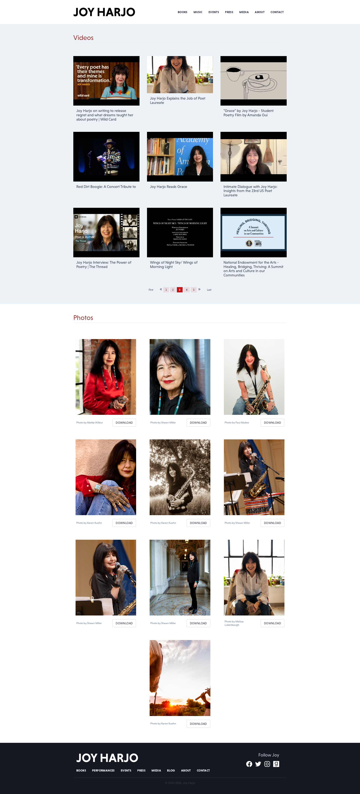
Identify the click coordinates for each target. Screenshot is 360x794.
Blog (171, 770)
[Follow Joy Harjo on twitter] (258, 764)
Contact (277, 12)
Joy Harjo (104, 12)
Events (213, 12)
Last (209, 289)
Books (183, 12)
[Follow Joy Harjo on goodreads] (276, 764)
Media (244, 12)
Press (229, 12)
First (151, 289)
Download (124, 422)
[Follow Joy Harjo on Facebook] (249, 764)
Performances (103, 770)
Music (198, 12)
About (260, 12)
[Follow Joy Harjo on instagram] (267, 764)
